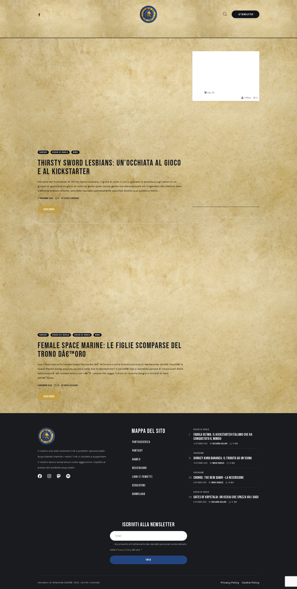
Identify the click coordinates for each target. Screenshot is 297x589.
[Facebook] (39, 15)
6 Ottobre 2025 (200, 502)
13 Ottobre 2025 (201, 443)
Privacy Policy (123, 549)
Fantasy (43, 152)
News (75, 152)
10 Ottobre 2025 (201, 463)
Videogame (199, 453)
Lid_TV (210, 92)
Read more (49, 209)
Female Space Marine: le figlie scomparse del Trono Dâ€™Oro (110, 350)
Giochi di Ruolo (60, 152)
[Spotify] (56, 15)
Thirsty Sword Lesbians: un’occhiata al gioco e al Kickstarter (109, 167)
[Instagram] (45, 15)
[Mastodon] (51, 15)
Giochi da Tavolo (60, 335)
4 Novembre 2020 (45, 385)
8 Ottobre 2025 (200, 482)
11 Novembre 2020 (45, 198)
